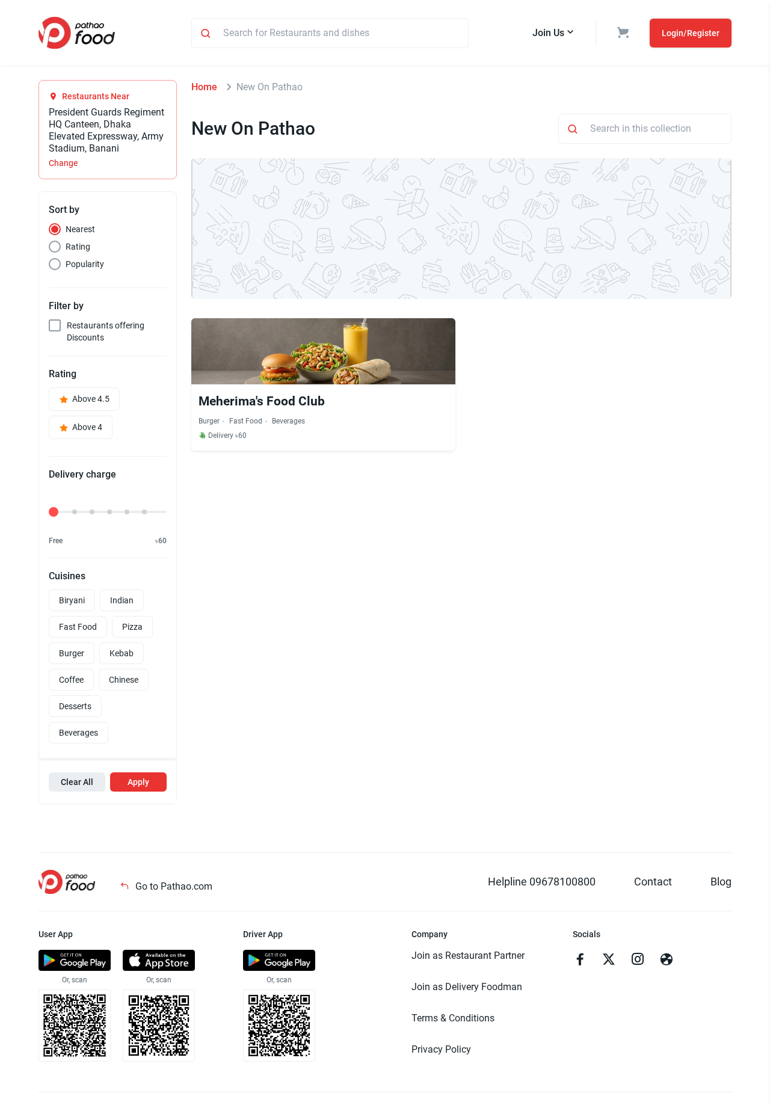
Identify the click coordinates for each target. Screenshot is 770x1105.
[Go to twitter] (609, 960)
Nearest (80, 229)
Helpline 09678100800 (542, 881)
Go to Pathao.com (172, 886)
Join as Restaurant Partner (468, 955)
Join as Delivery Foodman (466, 987)
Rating (78, 246)
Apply (138, 782)
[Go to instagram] (637, 960)
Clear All (77, 782)
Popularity (85, 264)
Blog (721, 881)
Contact (653, 881)
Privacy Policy (441, 1049)
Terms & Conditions (452, 1018)
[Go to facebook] (580, 960)
